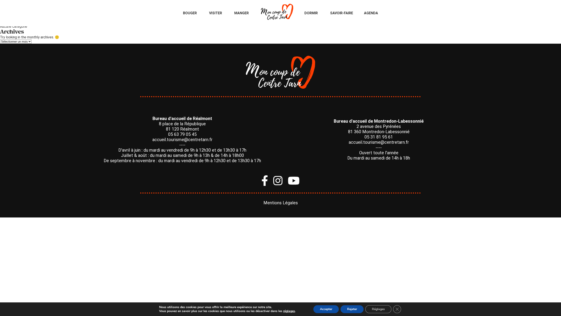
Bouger (190, 13)
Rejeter (352, 309)
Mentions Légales (280, 202)
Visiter (215, 13)
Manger (241, 13)
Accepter (326, 309)
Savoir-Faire (341, 13)
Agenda (371, 13)
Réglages (378, 309)
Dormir (311, 13)
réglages (289, 311)
